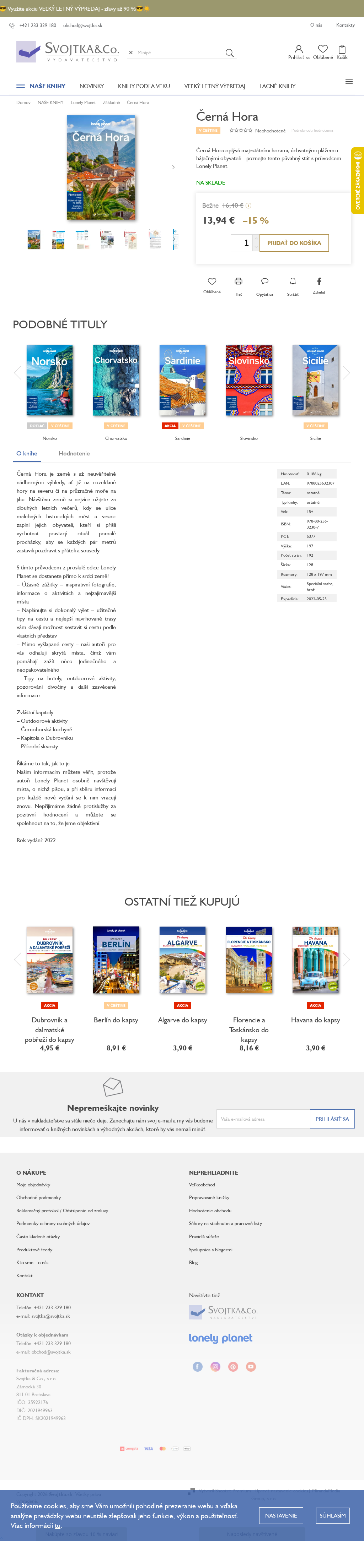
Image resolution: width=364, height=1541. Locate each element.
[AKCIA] (49, 960)
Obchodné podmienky (38, 1197)
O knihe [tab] (26, 453)
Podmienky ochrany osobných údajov (53, 1223)
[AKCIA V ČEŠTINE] (182, 380)
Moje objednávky (33, 1184)
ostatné (313, 492)
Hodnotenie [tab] (74, 453)
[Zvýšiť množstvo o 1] (255, 239)
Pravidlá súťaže (204, 1236)
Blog (193, 1262)
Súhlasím (333, 1515)
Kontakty (345, 25)
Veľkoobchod (202, 1184)
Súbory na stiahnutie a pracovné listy (225, 1223)
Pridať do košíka (294, 242)
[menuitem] (41, 87)
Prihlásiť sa (332, 1118)
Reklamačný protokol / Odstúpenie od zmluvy (62, 1210)
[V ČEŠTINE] (116, 380)
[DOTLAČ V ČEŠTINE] (49, 380)
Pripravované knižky (209, 1197)
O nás (316, 25)
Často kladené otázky (38, 1236)
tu (57, 1525)
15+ (310, 511)
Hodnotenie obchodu (210, 1210)
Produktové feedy (34, 1249)
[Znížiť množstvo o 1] (255, 247)
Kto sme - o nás (32, 1262)
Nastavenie (281, 1515)
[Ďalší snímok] (173, 167)
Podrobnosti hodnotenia (312, 130)
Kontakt (24, 1275)
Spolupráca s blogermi (210, 1249)
